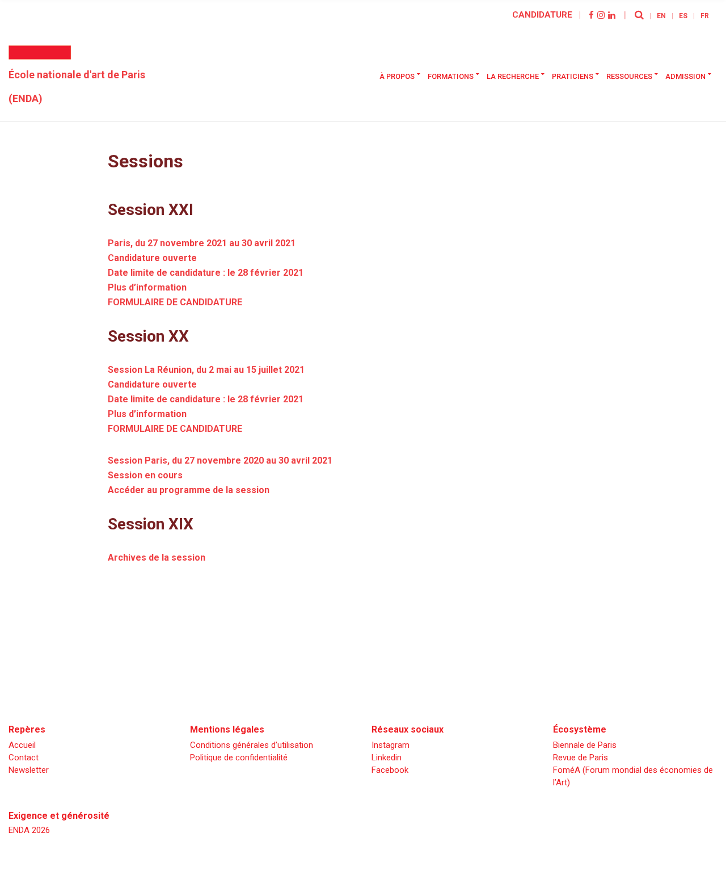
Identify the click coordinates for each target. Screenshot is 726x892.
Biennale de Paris (585, 745)
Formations (451, 76)
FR (704, 16)
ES (683, 16)
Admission (685, 76)
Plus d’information (147, 287)
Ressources (629, 76)
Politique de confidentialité (239, 757)
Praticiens (572, 76)
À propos (397, 76)
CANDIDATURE (542, 15)
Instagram (391, 745)
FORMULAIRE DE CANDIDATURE (175, 302)
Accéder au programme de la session (188, 490)
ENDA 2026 (29, 830)
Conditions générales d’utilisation (251, 745)
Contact (24, 757)
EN (661, 16)
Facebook (390, 770)
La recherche (513, 76)
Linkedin (387, 757)
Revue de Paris (580, 757)
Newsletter (29, 770)
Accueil (22, 745)
